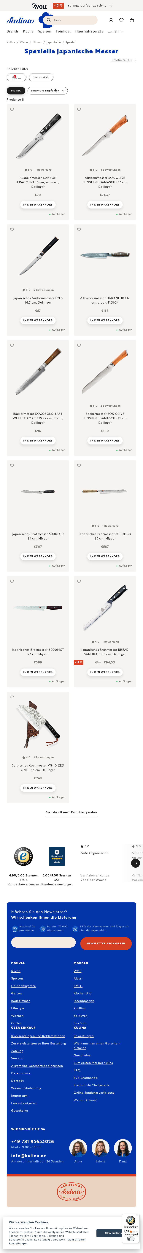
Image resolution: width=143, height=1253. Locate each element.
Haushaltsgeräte (23, 986)
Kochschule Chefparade (92, 1085)
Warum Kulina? (85, 1100)
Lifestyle (17, 1008)
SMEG (78, 986)
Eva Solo (80, 1023)
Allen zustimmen (115, 1233)
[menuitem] (13, 32)
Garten (16, 993)
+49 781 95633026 (32, 1141)
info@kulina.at (28, 1156)
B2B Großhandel (86, 1077)
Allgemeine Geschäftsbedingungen (37, 1065)
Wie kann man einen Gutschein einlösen (97, 1046)
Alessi (78, 978)
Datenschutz (20, 1073)
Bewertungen (84, 1036)
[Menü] (137, 1216)
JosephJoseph (84, 1000)
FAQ (77, 1070)
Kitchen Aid (82, 993)
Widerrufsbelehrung (26, 1088)
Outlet (16, 1023)
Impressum (19, 1095)
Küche (15, 971)
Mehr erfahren (76, 1239)
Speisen (17, 978)
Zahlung (17, 1051)
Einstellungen (18, 1243)
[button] (71, 90)
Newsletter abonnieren (106, 943)
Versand (17, 1058)
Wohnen (17, 1015)
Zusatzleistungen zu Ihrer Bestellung (38, 1043)
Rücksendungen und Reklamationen (38, 1036)
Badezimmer (20, 1000)
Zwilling (79, 1008)
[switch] (130, 1239)
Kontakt (17, 1080)
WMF (77, 971)
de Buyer (80, 1015)
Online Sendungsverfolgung (94, 1092)
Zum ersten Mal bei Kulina (93, 1062)
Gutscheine (19, 1110)
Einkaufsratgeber (24, 1103)
